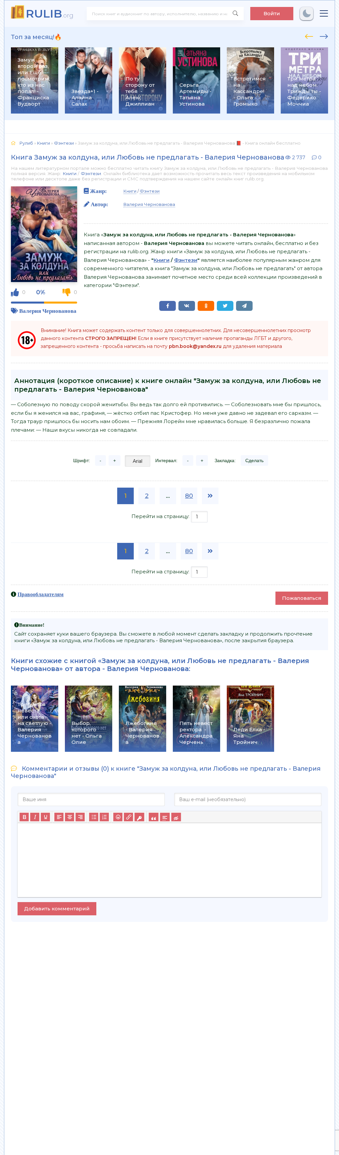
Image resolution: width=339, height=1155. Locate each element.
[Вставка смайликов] (117, 817)
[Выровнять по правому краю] (80, 817)
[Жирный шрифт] (24, 817)
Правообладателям (41, 594)
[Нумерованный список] (104, 817)
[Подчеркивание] (45, 817)
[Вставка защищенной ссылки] (139, 817)
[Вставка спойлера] (165, 817)
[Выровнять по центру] (69, 817)
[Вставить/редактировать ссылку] (128, 817)
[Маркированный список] (93, 817)
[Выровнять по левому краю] (59, 817)
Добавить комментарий (57, 908)
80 (189, 496)
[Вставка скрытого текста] (176, 817)
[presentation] (309, 35)
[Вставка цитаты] (153, 817)
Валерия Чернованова (47, 310)
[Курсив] (34, 817)
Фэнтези (91, 173)
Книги (69, 173)
